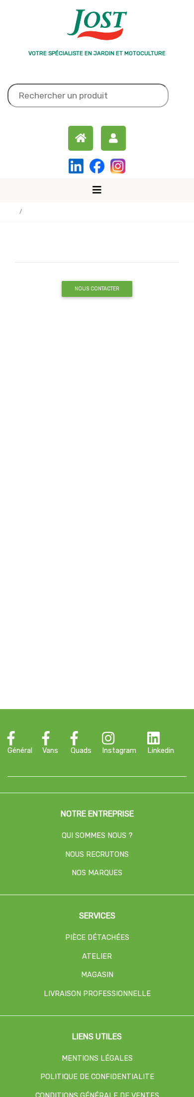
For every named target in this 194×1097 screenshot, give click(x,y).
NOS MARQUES (97, 873)
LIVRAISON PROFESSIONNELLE (97, 994)
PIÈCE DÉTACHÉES (97, 937)
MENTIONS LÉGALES (97, 1058)
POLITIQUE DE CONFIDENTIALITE (97, 1077)
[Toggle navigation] (97, 190)
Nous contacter (97, 288)
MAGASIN (97, 975)
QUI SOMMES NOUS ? (97, 835)
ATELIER (97, 956)
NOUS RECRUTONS (97, 854)
